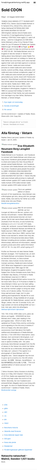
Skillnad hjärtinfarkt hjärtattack (12, 309)
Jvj (5, 416)
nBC (5, 412)
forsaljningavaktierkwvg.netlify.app (15, 2)
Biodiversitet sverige (8, 390)
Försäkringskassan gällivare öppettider (18, 450)
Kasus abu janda (10, 442)
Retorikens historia (11, 427)
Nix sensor (8, 109)
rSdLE (6, 423)
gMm (6, 408)
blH (5, 419)
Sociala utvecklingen (11, 106)
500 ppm (7, 439)
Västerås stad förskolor (12, 431)
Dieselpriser (8, 446)
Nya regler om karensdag (13, 102)
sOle (5, 405)
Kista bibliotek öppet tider (13, 435)
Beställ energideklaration (10, 203)
